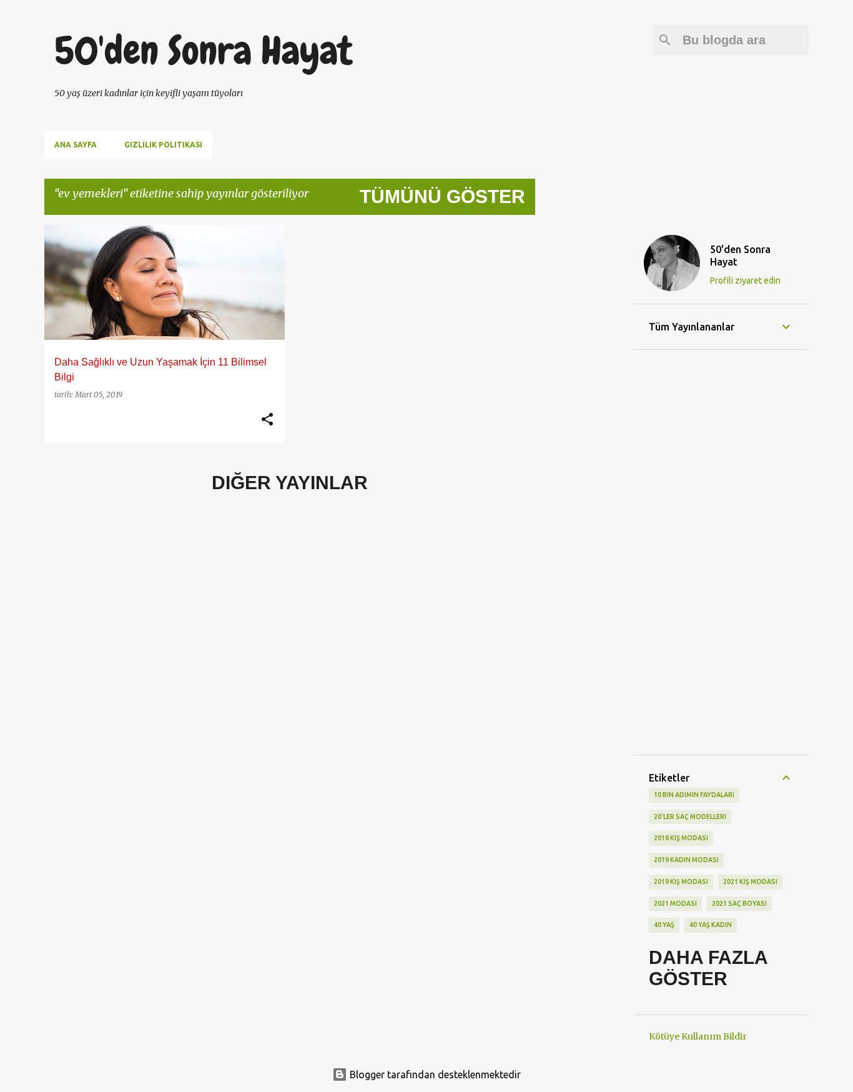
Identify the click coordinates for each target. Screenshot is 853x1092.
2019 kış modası (681, 881)
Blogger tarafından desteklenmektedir (434, 1074)
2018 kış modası (681, 837)
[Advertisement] (584, 412)
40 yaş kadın (710, 924)
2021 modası (675, 903)
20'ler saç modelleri (690, 816)
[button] (267, 420)
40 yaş (664, 924)
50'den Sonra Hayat (203, 51)
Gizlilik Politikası (163, 145)
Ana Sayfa (75, 145)
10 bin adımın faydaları (694, 794)
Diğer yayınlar (290, 482)
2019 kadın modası (686, 859)
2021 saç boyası (739, 903)
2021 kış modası (750, 881)
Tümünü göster (442, 196)
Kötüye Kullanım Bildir (698, 1036)
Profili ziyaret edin (745, 280)
